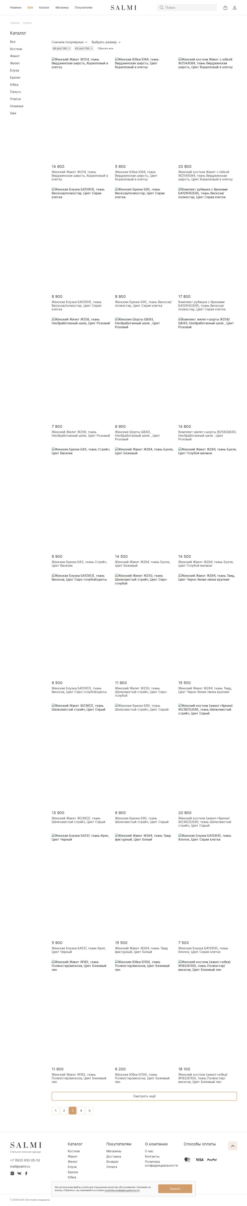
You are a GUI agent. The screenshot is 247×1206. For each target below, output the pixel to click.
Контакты (152, 1156)
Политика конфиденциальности (161, 1163)
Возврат (112, 1162)
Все (12, 42)
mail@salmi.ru (20, 1166)
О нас (149, 1151)
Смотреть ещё (144, 1096)
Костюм (16, 49)
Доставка (113, 1156)
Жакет (15, 56)
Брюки (15, 77)
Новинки (15, 7)
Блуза (14, 70)
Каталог (44, 7)
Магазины (62, 7)
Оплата (111, 1167)
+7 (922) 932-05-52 (25, 1160)
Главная (14, 22)
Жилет (15, 63)
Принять (175, 1188)
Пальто (15, 92)
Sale (30, 7)
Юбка (14, 85)
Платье (15, 99)
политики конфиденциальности (122, 1190)
